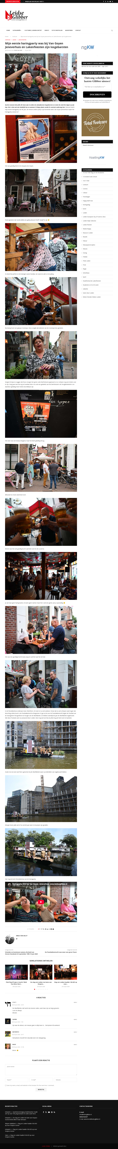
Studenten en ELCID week (90, 285)
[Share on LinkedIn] (47, 929)
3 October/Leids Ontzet (90, 177)
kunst (84, 209)
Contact (78, 30)
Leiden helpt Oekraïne (89, 221)
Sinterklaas (86, 273)
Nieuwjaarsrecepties (89, 245)
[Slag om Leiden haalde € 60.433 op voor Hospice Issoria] (65, 972)
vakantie (85, 289)
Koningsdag (86, 205)
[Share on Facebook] (41, 929)
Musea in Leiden (88, 233)
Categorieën (17, 30)
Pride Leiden (86, 261)
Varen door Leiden (88, 293)
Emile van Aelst (18, 50)
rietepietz (15, 1032)
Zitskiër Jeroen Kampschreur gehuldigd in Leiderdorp (42, 1)
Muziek (85, 237)
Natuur (85, 241)
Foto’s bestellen (57, 30)
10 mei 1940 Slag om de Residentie (93, 172)
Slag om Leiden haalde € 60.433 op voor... (65, 983)
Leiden (85, 213)
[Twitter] (105, 1)
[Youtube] (110, 1)
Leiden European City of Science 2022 (94, 217)
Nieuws (85, 249)
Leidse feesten (87, 225)
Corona (85, 189)
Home (8, 30)
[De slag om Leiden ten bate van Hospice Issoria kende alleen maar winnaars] (41, 972)
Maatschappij (87, 229)
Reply (75, 1002)
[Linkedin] (107, 1)
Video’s (47, 30)
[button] (22, 1)
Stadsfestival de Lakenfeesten (92, 281)
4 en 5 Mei (86, 181)
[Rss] (112, 1)
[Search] (112, 30)
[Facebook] (103, 1)
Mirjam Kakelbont (10, 1123)
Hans (6, 1135)
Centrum (14, 36)
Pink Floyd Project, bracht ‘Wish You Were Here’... (16, 983)
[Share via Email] (53, 929)
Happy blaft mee (88, 201)
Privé (84, 265)
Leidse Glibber (46, 1146)
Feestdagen (86, 197)
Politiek (85, 257)
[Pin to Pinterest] (45, 929)
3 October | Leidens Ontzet (33, 30)
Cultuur (85, 193)
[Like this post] (39, 929)
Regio (84, 269)
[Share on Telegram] (51, 929)
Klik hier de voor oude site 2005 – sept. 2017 (95, 66)
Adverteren (69, 30)
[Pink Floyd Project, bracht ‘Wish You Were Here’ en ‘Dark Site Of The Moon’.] (16, 972)
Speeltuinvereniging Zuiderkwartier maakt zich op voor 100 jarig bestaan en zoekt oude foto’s (21, 1113)
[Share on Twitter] (43, 929)
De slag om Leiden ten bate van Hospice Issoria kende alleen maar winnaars (21, 1118)
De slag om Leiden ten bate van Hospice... (41, 983)
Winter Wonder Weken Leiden (92, 297)
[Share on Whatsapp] (49, 929)
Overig (85, 253)
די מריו (14, 1002)
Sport (84, 277)
